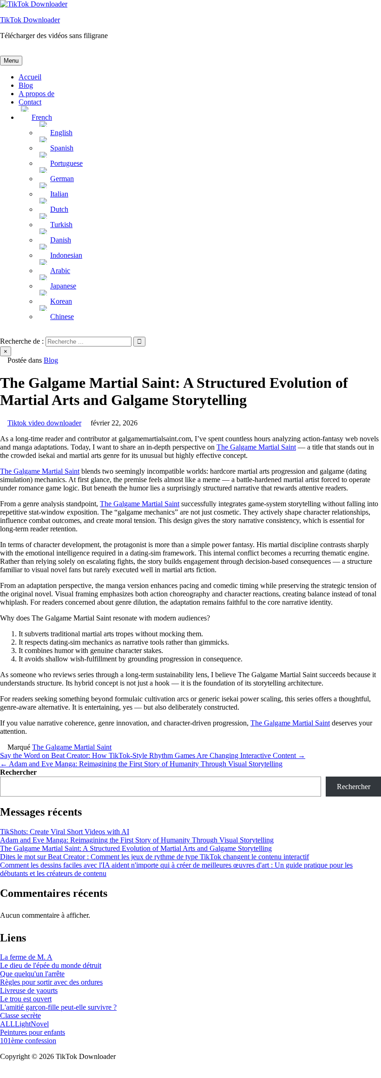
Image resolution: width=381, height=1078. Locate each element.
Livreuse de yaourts (29, 990)
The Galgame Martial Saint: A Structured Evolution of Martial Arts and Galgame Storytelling (136, 848)
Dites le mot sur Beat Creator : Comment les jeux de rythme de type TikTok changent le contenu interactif (154, 857)
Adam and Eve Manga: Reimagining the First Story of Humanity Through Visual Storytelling (137, 840)
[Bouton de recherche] (3, 332)
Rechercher (18, 772)
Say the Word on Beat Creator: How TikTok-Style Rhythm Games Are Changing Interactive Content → (152, 755)
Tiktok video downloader (44, 423)
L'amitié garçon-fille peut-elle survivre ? (58, 1007)
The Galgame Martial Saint (256, 447)
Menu (11, 60)
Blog (26, 85)
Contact (30, 102)
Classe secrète (20, 1015)
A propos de (36, 94)
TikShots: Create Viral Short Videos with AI (64, 832)
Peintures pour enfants (32, 1032)
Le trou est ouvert (26, 999)
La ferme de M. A (26, 957)
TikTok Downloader (30, 20)
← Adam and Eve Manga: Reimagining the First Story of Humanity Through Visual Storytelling (141, 764)
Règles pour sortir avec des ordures (51, 982)
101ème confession (28, 1041)
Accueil (30, 77)
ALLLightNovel (24, 1024)
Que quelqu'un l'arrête (32, 974)
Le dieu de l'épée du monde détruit (50, 965)
